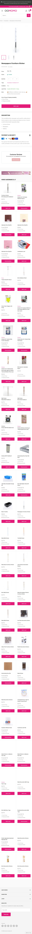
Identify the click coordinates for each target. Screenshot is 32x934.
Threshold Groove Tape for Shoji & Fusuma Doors (23, 700)
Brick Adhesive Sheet (22, 277)
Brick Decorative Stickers (6, 866)
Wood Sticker (20, 673)
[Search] (29, 15)
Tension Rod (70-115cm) (6, 279)
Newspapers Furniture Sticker (23, 511)
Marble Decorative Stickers (23, 646)
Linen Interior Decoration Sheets (22, 565)
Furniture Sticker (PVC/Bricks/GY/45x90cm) (7, 196)
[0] (29, 11)
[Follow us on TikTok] (14, 926)
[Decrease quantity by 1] (8, 78)
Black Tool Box (4, 511)
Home (1, 20)
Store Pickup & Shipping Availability (9, 97)
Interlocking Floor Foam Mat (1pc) (23, 456)
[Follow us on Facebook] (2, 926)
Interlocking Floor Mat (6, 673)
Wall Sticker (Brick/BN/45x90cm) (21, 399)
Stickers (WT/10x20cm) (6, 455)
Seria (2, 278)
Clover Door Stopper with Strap (6, 306)
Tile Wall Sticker (20, 538)
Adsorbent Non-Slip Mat (6, 225)
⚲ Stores (27, 6)
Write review (16, 159)
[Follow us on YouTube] (11, 926)
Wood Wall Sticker (5, 538)
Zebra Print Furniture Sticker (7, 646)
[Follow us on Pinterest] (8, 926)
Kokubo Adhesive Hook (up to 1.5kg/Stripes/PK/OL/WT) (23, 428)
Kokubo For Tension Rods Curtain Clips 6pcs (6, 340)
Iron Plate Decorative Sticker (23, 620)
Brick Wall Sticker (5, 592)
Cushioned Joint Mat (21, 727)
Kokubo (19, 195)
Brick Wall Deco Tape (5, 810)
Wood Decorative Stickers (7, 699)
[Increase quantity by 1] (16, 78)
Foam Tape (3, 783)
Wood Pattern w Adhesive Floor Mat (6, 754)
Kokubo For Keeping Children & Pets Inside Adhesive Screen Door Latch (24, 309)
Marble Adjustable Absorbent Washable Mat (7, 839)
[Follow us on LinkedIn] (17, 926)
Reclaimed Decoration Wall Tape (23, 811)
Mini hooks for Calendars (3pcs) (22, 367)
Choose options (24, 208)
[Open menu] (2, 10)
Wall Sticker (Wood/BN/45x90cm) (6, 399)
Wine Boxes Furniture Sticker (7, 564)
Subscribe (6, 914)
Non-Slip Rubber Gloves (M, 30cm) (23, 484)
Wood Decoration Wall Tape (23, 782)
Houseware (6, 20)
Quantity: (3, 78)
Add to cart (16, 106)
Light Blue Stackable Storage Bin (7, 484)
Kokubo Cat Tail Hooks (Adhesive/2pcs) (22, 197)
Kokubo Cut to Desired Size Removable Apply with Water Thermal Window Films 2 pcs (7, 370)
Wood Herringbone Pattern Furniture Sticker (23, 593)
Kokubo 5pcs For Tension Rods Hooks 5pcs (23, 340)
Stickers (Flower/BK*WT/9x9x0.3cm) (7, 427)
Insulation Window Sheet (6, 727)
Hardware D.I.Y (15, 82)
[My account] (26, 11)
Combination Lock (21, 251)
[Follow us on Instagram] (5, 926)
